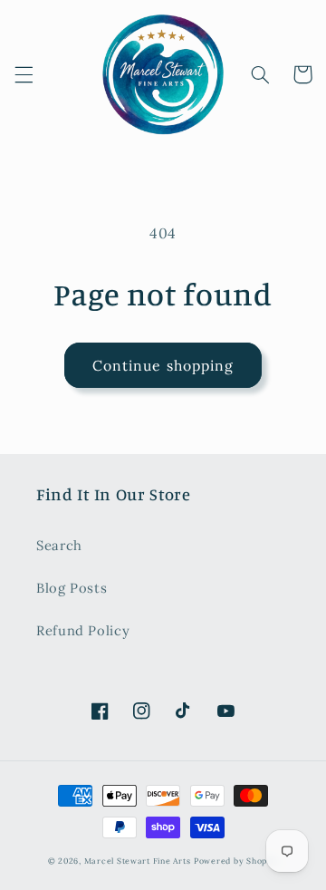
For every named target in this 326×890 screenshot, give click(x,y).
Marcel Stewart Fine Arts (137, 861)
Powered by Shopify (236, 861)
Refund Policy (82, 630)
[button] (23, 74)
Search (59, 545)
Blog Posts (71, 587)
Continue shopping (163, 365)
